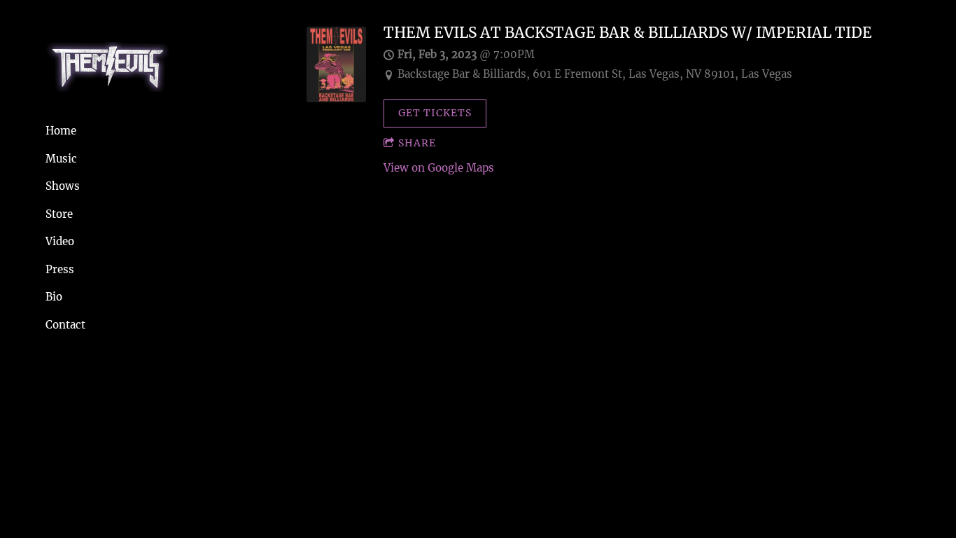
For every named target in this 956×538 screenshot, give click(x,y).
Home (60, 130)
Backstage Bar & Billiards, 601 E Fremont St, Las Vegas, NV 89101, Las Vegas (595, 74)
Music (61, 158)
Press (59, 269)
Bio (53, 296)
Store (59, 214)
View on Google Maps (439, 167)
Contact (65, 324)
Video (59, 241)
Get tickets (435, 112)
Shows (62, 186)
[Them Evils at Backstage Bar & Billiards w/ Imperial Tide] (336, 98)
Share (417, 143)
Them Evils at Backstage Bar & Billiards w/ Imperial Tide (628, 33)
